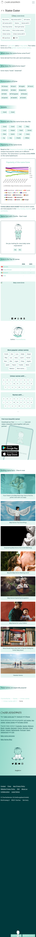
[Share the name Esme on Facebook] (12, 319)
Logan (16, 361)
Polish (5, 94)
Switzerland (4, 732)
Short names (6, 30)
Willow (27, 138)
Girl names (27, 19)
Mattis (27, 365)
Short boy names (7, 27)
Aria (20, 126)
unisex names (10, 722)
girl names (27, 720)
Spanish (5, 97)
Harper (13, 130)
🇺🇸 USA (3, 276)
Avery (27, 134)
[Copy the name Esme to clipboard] (24, 319)
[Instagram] (22, 763)
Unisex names (6, 34)
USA (18, 209)
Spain (28, 730)
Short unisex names (18, 30)
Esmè (4, 112)
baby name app (19, 422)
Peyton (14, 365)
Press (9, 786)
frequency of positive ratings (19, 149)
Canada (22, 209)
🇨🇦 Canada (4, 267)
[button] (3, 300)
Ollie (11, 361)
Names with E (25, 23)
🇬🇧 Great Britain (6, 270)
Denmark (14, 728)
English (22, 86)
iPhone (27, 717)
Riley (27, 126)
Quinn (12, 134)
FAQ (18, 789)
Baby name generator (8, 736)
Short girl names (19, 27)
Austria (25, 726)
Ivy (4, 138)
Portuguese (14, 94)
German (5, 90)
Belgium (30, 726)
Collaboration (5, 792)
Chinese (5, 86)
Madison (12, 368)
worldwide (4, 211)
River (4, 134)
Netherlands (15, 730)
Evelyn (22, 354)
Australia (28, 209)
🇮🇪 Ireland (4, 273)
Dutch (14, 86)
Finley (22, 361)
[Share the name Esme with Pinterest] (21, 319)
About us (24, 789)
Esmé (12, 112)
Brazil (2, 728)
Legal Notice (16, 792)
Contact (3, 786)
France (20, 728)
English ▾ (18, 770)
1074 (16, 38)
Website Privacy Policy (8, 789)
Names (17, 23)
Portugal (23, 730)
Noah (21, 130)
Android (19, 717)
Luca (4, 130)
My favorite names (28, 935)
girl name (12, 46)
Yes (15, 250)
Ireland (8, 730)
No (20, 250)
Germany (25, 728)
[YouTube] (19, 763)
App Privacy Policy (19, 786)
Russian (24, 94)
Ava (11, 138)
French (31, 86)
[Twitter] (13, 763)
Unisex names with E (19, 34)
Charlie (18, 138)
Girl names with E (7, 23)
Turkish (23, 97)
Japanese (23, 90)
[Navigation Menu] (33, 2)
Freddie (21, 365)
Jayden (8, 365)
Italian (14, 90)
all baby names (23, 722)
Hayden (29, 361)
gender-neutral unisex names (21, 48)
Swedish (14, 97)
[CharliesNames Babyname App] (11, 2)
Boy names (5, 19)
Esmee (29, 130)
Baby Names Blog (6, 739)
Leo (20, 134)
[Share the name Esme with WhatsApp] (18, 319)
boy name (24, 46)
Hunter (28, 357)
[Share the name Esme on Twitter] (15, 319)
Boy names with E (16, 19)
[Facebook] (16, 763)
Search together (16, 935)
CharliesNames (21, 339)
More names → (21, 368)
